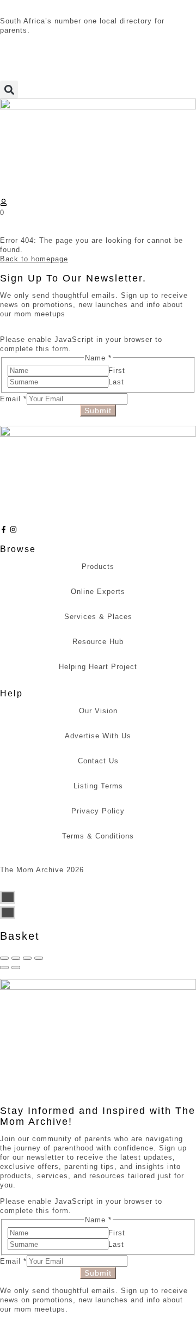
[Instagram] (13, 529)
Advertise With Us (98, 736)
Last (116, 382)
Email (13, 399)
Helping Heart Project (98, 667)
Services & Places (98, 617)
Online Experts (98, 591)
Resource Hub (98, 642)
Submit (98, 410)
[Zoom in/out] (38, 958)
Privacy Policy (98, 811)
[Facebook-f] (3, 529)
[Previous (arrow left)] (4, 967)
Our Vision (98, 711)
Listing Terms (98, 786)
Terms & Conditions (98, 836)
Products (98, 566)
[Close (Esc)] (4, 958)
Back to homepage (34, 259)
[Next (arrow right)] (15, 967)
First (116, 370)
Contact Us (98, 761)
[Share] (15, 958)
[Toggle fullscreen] (27, 958)
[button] (9, 90)
